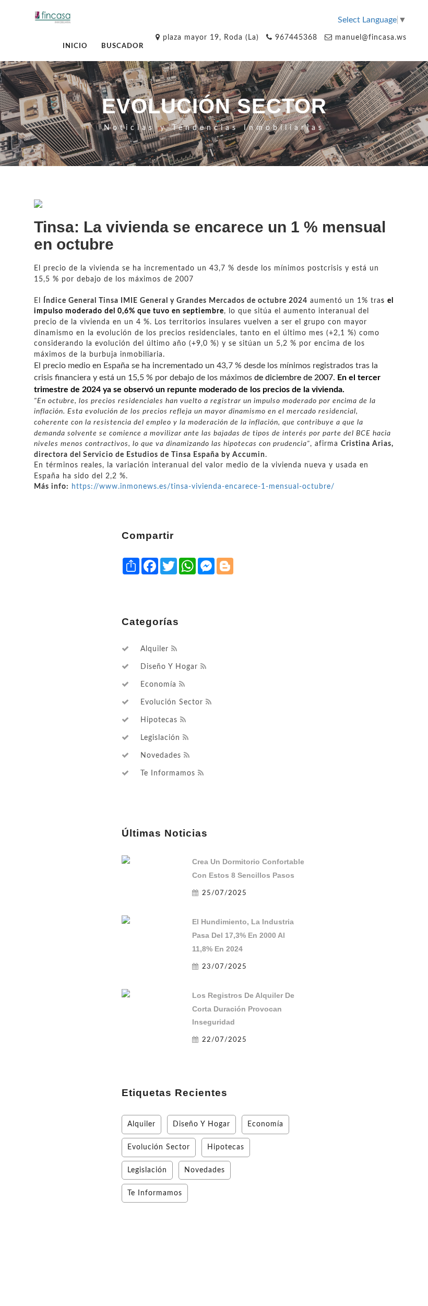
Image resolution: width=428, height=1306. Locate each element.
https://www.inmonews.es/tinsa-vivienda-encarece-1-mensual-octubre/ (203, 486)
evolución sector (171, 702)
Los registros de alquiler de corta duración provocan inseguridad (243, 1009)
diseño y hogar (169, 666)
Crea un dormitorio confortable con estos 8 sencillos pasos (248, 868)
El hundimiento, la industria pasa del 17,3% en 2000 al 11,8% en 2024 (243, 935)
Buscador (122, 46)
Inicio (75, 46)
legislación (160, 738)
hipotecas (158, 720)
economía (158, 684)
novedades (160, 755)
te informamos (167, 773)
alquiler (154, 649)
